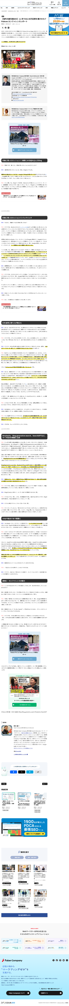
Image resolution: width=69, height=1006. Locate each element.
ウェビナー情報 (52, 4)
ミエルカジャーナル (12, 11)
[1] (45, 174)
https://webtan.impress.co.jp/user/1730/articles (25, 97)
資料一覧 (59, 4)
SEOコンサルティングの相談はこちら (23, 748)
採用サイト (44, 993)
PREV (4, 784)
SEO (18, 11)
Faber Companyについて (17, 993)
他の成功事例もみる (24, 915)
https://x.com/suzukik (18, 100)
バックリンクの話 (24, 227)
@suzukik (18, 751)
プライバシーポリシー (61, 1002)
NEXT (44, 784)
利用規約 (66, 1002)
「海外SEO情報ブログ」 (27, 733)
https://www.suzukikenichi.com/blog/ (22, 94)
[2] (25, 384)
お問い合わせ (65, 4)
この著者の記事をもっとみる (20, 754)
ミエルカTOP (4, 11)
